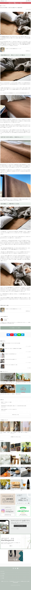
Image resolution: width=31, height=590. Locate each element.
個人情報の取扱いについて (13, 581)
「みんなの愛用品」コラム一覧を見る (15, 327)
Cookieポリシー (18, 581)
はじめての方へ (2, 571)
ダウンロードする (20, 525)
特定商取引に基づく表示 (23, 581)
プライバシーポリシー (6, 581)
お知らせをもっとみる (15, 414)
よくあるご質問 (2, 573)
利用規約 (2, 581)
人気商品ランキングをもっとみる (15, 436)
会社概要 (28, 581)
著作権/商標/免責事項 (15, 582)
